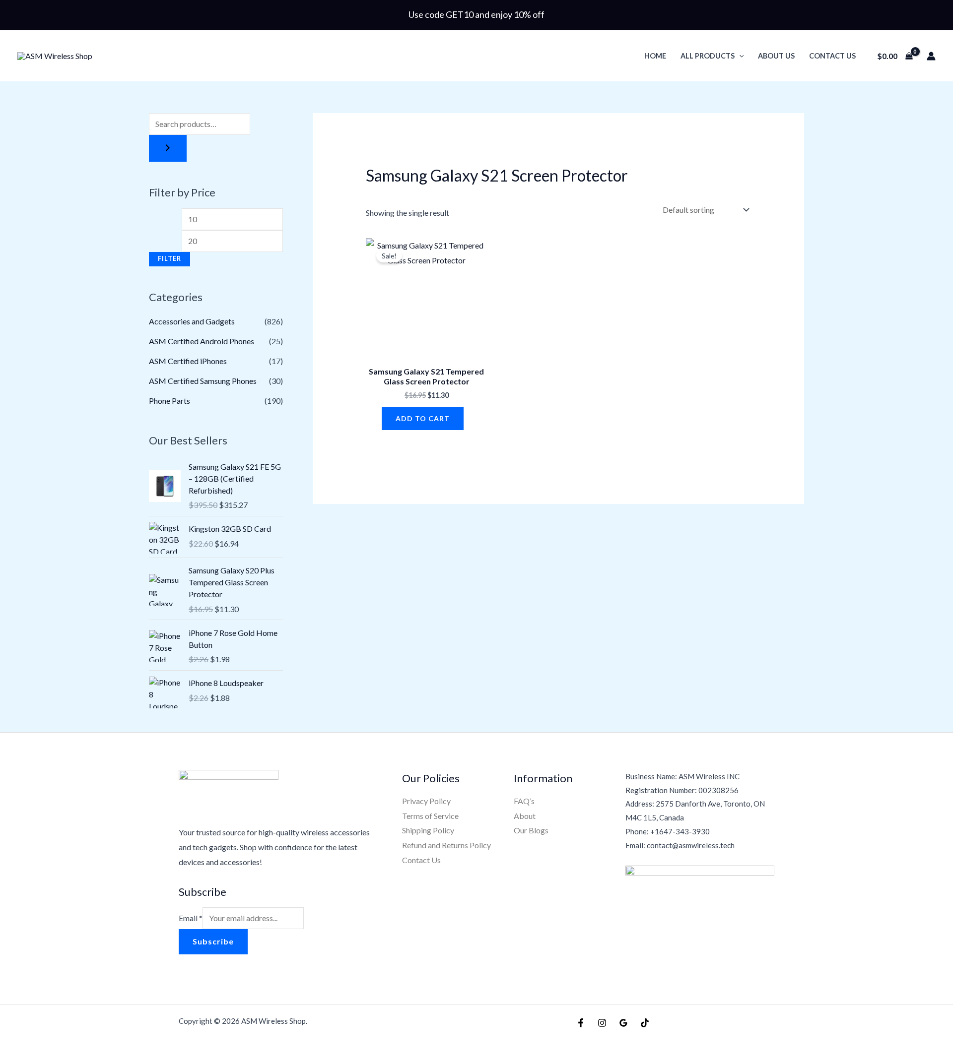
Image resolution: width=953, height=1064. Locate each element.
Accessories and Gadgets (192, 321)
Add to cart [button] (423, 418)
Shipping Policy (428, 830)
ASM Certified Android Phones (201, 341)
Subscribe (213, 941)
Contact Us (832, 56)
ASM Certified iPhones (188, 361)
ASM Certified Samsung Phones (203, 380)
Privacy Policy (426, 801)
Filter (169, 258)
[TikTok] (644, 1022)
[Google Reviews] (623, 1022)
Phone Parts (169, 400)
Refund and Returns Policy (446, 845)
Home (655, 56)
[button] (739, 56)
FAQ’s (524, 801)
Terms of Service (430, 815)
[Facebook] (580, 1022)
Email (191, 918)
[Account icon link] (931, 56)
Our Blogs (531, 830)
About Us (776, 56)
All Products (708, 56)
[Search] (168, 148)
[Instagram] (602, 1022)
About (525, 815)
